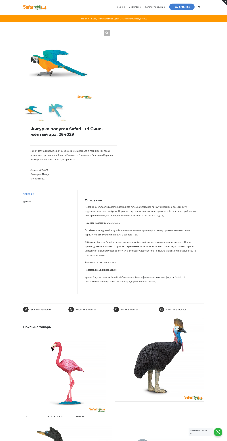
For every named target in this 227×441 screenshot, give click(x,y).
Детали (27, 201)
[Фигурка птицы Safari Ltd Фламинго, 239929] (67, 373)
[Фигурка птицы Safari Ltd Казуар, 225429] (159, 356)
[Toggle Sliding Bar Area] (224, 3)
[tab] (46, 194)
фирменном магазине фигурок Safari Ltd (164, 277)
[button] (199, 6)
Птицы (45, 174)
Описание (28, 193)
